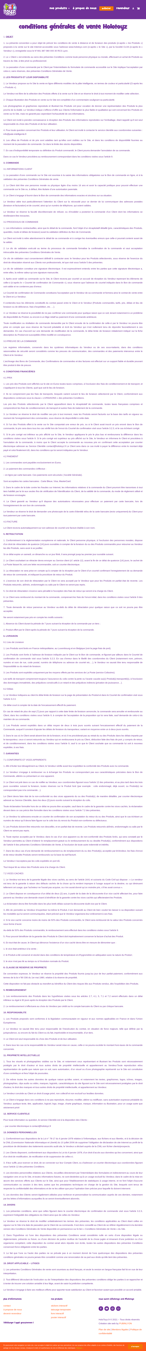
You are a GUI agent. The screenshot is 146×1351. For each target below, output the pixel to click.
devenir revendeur (12, 1313)
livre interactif (57, 1313)
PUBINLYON (125, 1323)
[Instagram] (112, 1308)
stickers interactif (59, 1305)
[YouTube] (106, 1308)
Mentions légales (120, 1329)
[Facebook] (101, 1308)
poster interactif (58, 1317)
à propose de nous (12, 1309)
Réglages (79, 1348)
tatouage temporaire (61, 1309)
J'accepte (135, 1347)
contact (7, 1305)
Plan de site (104, 1329)
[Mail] (118, 1308)
